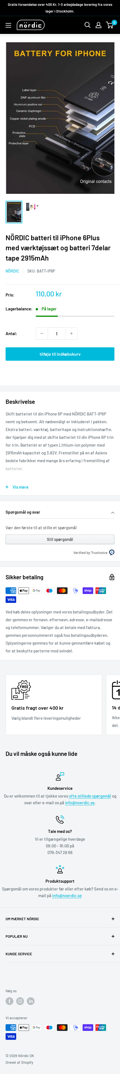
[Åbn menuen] (8, 25)
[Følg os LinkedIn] (31, 1001)
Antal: (11, 333)
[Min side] (98, 25)
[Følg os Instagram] (20, 1001)
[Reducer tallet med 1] (42, 333)
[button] (60, 512)
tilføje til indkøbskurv (60, 354)
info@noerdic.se (80, 802)
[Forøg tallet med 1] (71, 333)
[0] (109, 25)
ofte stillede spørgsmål (90, 795)
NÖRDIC (12, 271)
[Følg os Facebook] (9, 1001)
